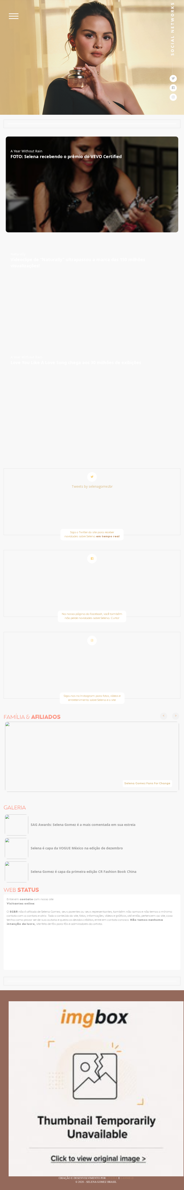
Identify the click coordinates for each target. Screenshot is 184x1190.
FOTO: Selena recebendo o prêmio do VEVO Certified (66, 156)
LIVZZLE (112, 1178)
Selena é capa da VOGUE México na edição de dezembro (77, 848)
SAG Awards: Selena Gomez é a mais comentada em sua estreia (83, 824)
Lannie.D (127, 1178)
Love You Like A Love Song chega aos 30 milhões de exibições (76, 362)
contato (27, 899)
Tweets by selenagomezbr (92, 486)
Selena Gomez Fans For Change (147, 783)
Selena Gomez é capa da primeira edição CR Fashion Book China (83, 871)
